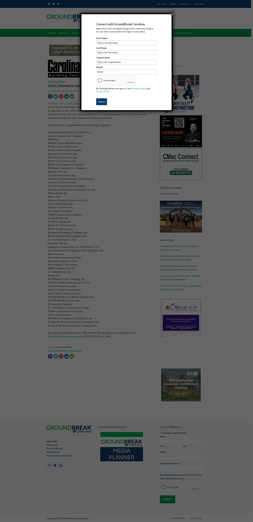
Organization (103, 57)
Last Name (101, 48)
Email (99, 67)
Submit (101, 102)
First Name (102, 38)
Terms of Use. (103, 91)
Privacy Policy (139, 88)
